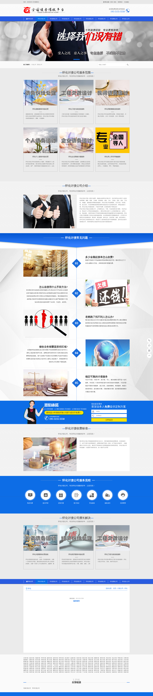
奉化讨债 (37, 665)
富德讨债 (114, 663)
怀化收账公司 (101, 18)
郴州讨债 (90, 666)
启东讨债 (78, 659)
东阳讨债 (25, 665)
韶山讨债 (126, 668)
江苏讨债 (25, 658)
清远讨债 (43, 666)
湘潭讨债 (120, 666)
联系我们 (120, 2)
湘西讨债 (25, 670)
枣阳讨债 (108, 670)
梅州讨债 (126, 665)
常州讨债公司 (36, 688)
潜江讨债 (37, 672)
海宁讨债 (84, 663)
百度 (111, 2)
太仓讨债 (126, 659)
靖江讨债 (102, 659)
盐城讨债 (72, 658)
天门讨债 (25, 672)
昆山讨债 (72, 659)
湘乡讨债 (67, 668)
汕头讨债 (78, 665)
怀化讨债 (49, 668)
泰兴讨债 (61, 659)
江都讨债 (84, 659)
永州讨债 (37, 668)
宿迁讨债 (84, 658)
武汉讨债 (37, 670)
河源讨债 (31, 666)
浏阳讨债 (55, 668)
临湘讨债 (108, 668)
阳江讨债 (37, 666)
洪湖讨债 (49, 672)
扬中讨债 (108, 659)
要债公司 (39, 64)
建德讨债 (108, 663)
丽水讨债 (126, 661)
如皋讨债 (67, 659)
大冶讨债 (96, 672)
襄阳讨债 (55, 670)
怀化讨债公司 (41, 18)
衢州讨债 (120, 661)
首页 (114, 588)
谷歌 (115, 2)
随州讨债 (78, 670)
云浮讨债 (72, 666)
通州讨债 (31, 659)
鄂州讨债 (84, 670)
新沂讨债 (114, 659)
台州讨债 (90, 661)
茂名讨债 (114, 665)
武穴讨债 (78, 672)
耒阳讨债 (72, 668)
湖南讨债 (78, 666)
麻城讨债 (43, 672)
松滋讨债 (67, 672)
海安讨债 (55, 661)
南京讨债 (31, 658)
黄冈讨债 (96, 670)
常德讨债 (25, 668)
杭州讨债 (67, 661)
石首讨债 (90, 672)
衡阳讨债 (114, 666)
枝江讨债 (102, 672)
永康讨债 (49, 663)
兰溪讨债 (96, 663)
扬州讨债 (49, 658)
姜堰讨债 (25, 661)
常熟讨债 (120, 658)
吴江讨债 (96, 659)
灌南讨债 (49, 661)
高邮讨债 (31, 661)
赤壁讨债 (61, 672)
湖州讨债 (96, 661)
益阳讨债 (96, 666)
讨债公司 (33, 64)
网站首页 (30, 18)
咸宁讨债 (49, 670)
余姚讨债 (25, 663)
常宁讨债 (90, 668)
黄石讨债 (67, 670)
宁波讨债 (72, 661)
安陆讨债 (126, 672)
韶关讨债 (90, 665)
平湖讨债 (126, 663)
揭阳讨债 (67, 666)
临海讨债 (37, 663)
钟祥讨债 (31, 672)
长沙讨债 (84, 666)
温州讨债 (84, 661)
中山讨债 (55, 666)
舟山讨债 (114, 661)
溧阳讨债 (55, 659)
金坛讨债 (37, 661)
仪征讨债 (120, 659)
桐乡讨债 (90, 663)
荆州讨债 (61, 670)
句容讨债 (43, 661)
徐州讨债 (55, 658)
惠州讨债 (120, 665)
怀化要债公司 (53, 18)
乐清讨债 (31, 663)
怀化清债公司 (89, 18)
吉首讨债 (96, 668)
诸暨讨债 (78, 663)
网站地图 (107, 2)
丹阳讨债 (90, 659)
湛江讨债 (96, 665)
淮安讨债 (78, 658)
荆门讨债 (43, 670)
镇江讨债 (90, 658)
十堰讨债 (102, 670)
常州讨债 (43, 658)
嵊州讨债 (31, 665)
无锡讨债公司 (27, 688)
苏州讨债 (61, 658)
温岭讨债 (43, 663)
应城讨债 (108, 672)
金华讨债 (108, 661)
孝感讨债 (90, 670)
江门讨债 (108, 665)
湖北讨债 (31, 670)
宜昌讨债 (72, 670)
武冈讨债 (120, 668)
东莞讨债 (49, 666)
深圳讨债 (67, 665)
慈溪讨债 (61, 663)
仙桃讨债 (126, 670)
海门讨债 (49, 659)
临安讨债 (43, 665)
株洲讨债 (108, 666)
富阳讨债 (120, 663)
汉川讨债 (55, 672)
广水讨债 (84, 672)
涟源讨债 (84, 668)
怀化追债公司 (77, 18)
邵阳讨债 (31, 668)
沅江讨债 (78, 668)
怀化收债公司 (65, 18)
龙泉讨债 (102, 663)
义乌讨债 (67, 663)
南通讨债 (96, 658)
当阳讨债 (120, 672)
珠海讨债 (72, 665)
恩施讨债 (120, 670)
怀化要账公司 (113, 18)
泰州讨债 (102, 658)
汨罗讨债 (114, 668)
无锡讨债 (37, 658)
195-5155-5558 (149, 340)
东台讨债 (114, 658)
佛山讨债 (84, 665)
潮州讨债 (61, 666)
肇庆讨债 (102, 665)
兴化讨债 (108, 658)
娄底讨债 (102, 666)
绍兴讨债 (78, 661)
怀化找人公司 (126, 18)
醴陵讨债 (61, 668)
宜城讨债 (114, 672)
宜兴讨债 (37, 659)
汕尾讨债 (25, 666)
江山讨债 (49, 665)
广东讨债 (55, 665)
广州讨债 (61, 665)
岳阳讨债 (126, 666)
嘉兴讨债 (102, 661)
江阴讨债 (126, 658)
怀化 (126, 588)
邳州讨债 (43, 659)
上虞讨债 (72, 663)
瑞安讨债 (55, 663)
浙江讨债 (61, 661)
